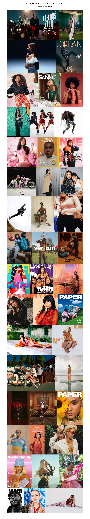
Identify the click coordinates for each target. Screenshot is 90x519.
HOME (50, 6)
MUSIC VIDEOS (42, 6)
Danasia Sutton (45, 3)
